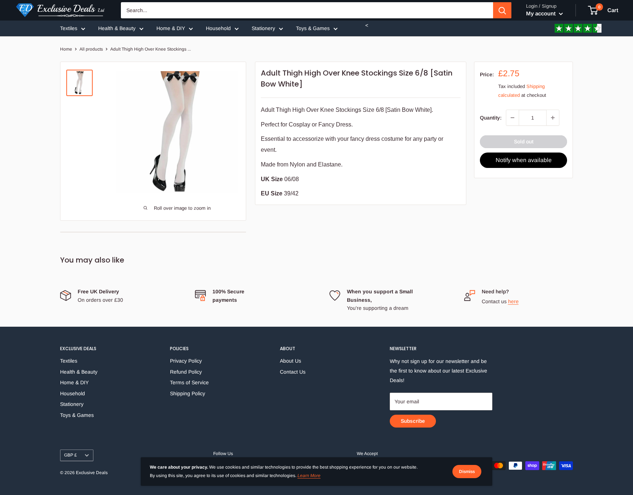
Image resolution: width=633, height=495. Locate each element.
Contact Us (293, 372)
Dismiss (467, 471)
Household (218, 28)
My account (541, 13)
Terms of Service (189, 382)
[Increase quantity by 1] (553, 117)
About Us (290, 361)
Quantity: (490, 118)
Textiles (68, 28)
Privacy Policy (186, 361)
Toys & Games (313, 28)
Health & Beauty (117, 28)
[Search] (502, 10)
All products (91, 49)
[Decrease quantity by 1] (512, 117)
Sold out (523, 141)
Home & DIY (170, 28)
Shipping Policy (187, 393)
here (513, 301)
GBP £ (70, 455)
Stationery (263, 28)
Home (66, 49)
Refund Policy (186, 372)
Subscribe (413, 421)
